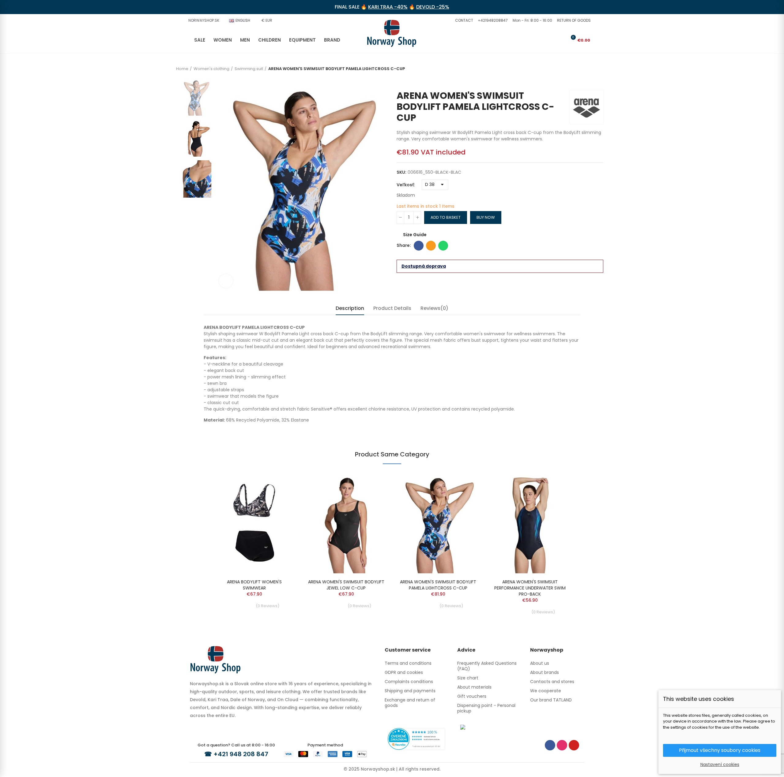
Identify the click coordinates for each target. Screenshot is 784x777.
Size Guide (415, 235)
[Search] (551, 40)
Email (431, 246)
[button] (463, 20)
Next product (598, 81)
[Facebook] (550, 745)
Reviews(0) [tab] (434, 308)
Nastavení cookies (719, 764)
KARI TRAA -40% (388, 6)
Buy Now (486, 217)
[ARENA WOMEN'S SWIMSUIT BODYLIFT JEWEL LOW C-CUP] (346, 523)
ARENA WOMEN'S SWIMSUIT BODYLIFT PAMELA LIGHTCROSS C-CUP (438, 585)
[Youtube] (574, 745)
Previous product (589, 81)
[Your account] (561, 40)
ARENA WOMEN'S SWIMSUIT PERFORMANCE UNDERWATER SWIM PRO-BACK (530, 588)
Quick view (280, 482)
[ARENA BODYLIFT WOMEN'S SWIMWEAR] (254, 523)
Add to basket (446, 217)
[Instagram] (562, 745)
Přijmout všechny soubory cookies (719, 750)
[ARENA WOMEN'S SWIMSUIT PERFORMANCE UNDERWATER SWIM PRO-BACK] (529, 523)
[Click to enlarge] (226, 281)
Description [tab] (350, 308)
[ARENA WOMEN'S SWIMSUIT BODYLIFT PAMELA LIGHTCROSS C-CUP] (438, 523)
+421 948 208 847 (240, 754)
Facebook (419, 246)
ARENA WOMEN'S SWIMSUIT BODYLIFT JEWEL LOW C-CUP (346, 585)
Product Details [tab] (392, 308)
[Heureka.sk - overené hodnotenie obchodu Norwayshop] (416, 738)
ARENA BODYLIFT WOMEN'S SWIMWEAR (254, 585)
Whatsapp (443, 246)
